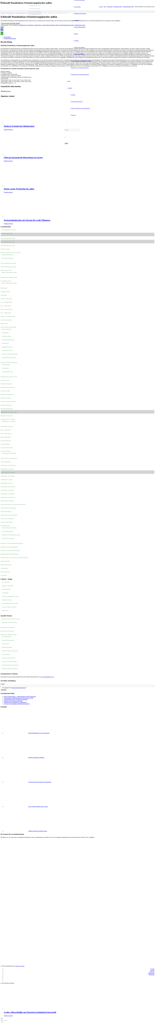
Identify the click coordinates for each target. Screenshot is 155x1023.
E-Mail (3, 684)
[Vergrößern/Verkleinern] (1, 1020)
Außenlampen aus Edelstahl (26, 25)
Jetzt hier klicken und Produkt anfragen (10, 23)
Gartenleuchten (37, 25)
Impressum (151, 974)
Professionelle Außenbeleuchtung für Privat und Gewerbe (18, 698)
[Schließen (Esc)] (6, 1020)
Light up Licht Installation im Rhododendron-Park (16, 703)
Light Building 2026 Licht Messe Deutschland (16, 699)
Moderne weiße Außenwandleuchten (13, 701)
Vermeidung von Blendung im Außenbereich (15, 702)
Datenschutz (151, 973)
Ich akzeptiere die (14, 687)
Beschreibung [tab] (7, 37)
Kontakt (152, 970)
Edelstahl (8, 91)
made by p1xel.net (19, 966)
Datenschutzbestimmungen (19, 687)
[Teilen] (4, 1020)
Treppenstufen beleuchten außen (50, 25)
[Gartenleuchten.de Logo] (47, 9)
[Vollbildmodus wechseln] (3, 1020)
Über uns (152, 971)
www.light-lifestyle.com (47, 677)
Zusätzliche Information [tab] (10, 38)
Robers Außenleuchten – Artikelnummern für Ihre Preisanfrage (20, 696)
